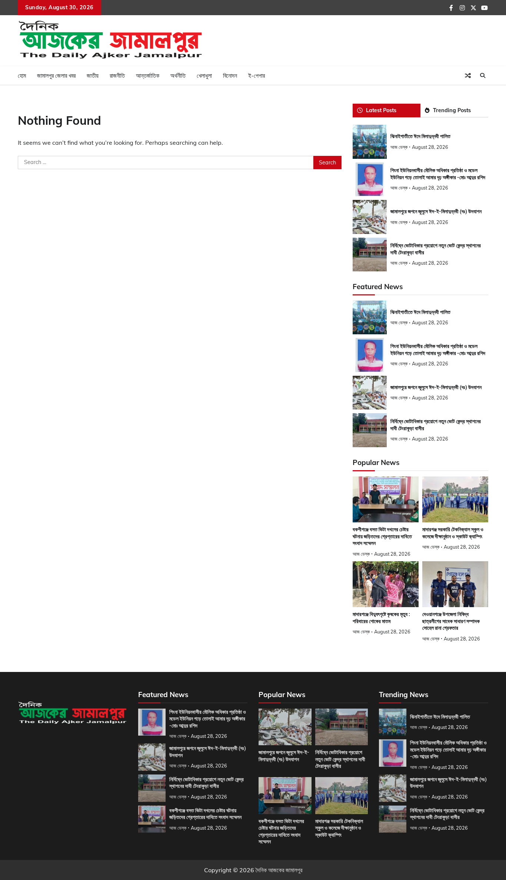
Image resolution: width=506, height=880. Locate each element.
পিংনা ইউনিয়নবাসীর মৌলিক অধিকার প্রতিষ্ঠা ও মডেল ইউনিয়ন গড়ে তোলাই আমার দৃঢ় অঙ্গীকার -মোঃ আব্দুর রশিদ (207, 719)
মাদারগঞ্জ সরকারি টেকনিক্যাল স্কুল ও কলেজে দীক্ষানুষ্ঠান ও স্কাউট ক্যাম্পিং (339, 828)
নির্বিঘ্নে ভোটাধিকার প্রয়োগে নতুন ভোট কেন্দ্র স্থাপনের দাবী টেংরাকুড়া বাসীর (206, 782)
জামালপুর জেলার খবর (56, 75)
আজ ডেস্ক (398, 147)
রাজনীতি (117, 75)
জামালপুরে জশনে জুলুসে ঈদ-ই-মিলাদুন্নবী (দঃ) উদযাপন (436, 211)
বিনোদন (230, 75)
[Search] (482, 75)
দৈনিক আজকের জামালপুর (279, 870)
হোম (22, 75)
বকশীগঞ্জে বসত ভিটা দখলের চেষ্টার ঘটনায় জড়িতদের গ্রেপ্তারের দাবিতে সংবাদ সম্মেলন (382, 536)
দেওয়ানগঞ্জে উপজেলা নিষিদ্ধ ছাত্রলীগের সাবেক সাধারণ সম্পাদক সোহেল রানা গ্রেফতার (451, 621)
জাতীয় (93, 75)
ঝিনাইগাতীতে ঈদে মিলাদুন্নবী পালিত (420, 136)
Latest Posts (381, 110)
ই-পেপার (256, 75)
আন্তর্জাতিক (147, 75)
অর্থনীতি (178, 75)
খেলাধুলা (204, 75)
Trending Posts (452, 110)
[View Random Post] (467, 75)
